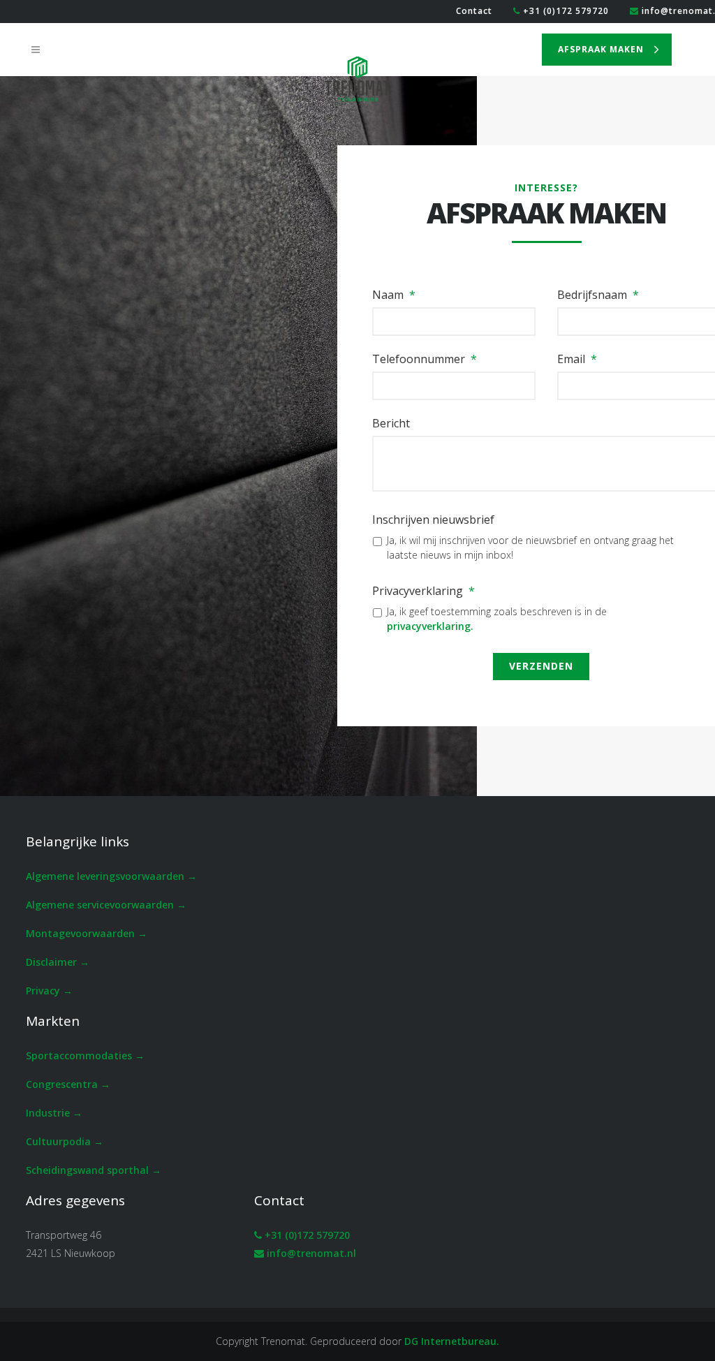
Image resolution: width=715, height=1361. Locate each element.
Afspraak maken (601, 49)
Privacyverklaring (423, 591)
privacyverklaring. (430, 626)
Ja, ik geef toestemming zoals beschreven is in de (497, 619)
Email (577, 359)
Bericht (391, 423)
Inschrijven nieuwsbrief (433, 520)
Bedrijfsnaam (598, 295)
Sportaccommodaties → (85, 1055)
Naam (393, 295)
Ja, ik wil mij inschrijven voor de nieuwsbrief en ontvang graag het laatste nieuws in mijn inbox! (530, 547)
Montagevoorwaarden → (86, 933)
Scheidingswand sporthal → (93, 1170)
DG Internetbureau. (451, 1341)
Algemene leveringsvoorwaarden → (111, 876)
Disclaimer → (57, 962)
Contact (474, 11)
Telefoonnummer (424, 359)
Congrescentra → (68, 1084)
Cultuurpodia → (64, 1141)
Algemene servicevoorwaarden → (106, 904)
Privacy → (49, 990)
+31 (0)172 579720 (564, 11)
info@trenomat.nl (311, 1253)
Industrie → (54, 1112)
